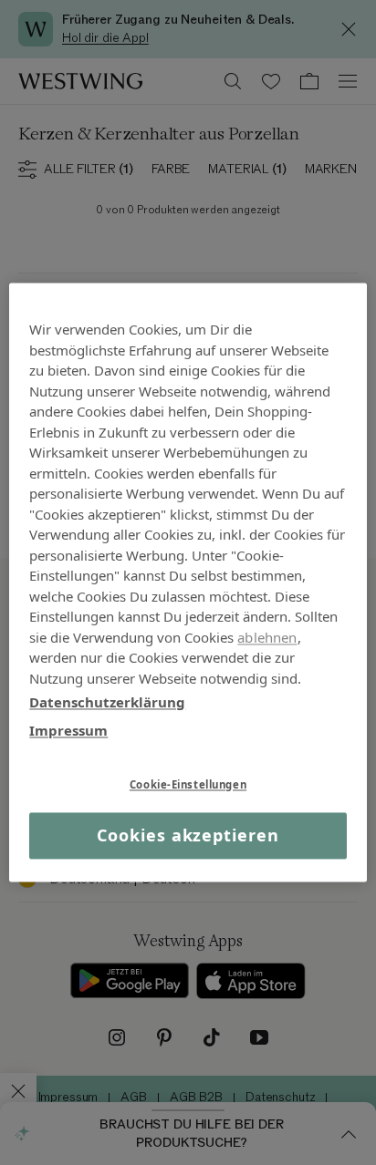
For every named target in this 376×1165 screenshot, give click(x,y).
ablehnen (267, 637)
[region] (187, 582)
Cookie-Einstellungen (188, 784)
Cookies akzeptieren (187, 835)
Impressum (68, 730)
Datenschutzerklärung (107, 702)
